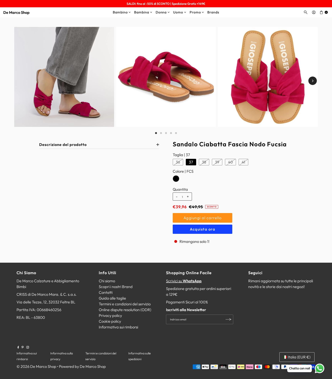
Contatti (106, 292)
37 (191, 162)
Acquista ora (202, 229)
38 (204, 162)
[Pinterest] (23, 347)
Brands (213, 12)
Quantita (180, 189)
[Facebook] (18, 347)
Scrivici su (184, 280)
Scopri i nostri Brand (116, 286)
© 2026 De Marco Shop (36, 366)
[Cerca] (305, 12)
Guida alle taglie (112, 298)
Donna (161, 12)
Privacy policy (110, 315)
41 (243, 162)
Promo (195, 12)
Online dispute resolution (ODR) (125, 309)
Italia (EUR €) (299, 357)
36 (178, 162)
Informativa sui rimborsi (118, 327)
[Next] (312, 81)
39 (217, 162)
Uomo (178, 12)
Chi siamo (107, 280)
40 (230, 162)
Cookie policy (110, 321)
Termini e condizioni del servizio (125, 304)
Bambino (120, 12)
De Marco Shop (16, 12)
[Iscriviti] (228, 319)
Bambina (141, 12)
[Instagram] (27, 347)
